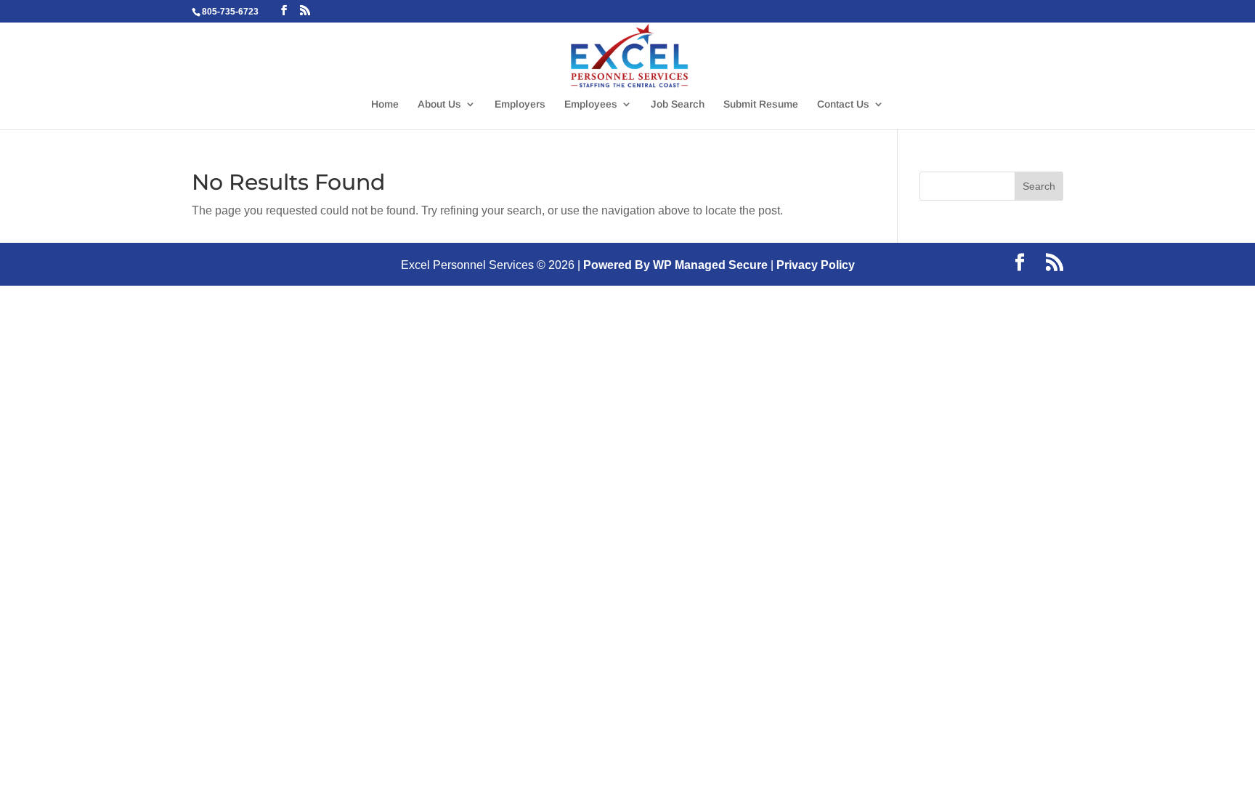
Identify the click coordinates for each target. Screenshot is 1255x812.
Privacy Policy (815, 265)
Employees (590, 104)
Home (385, 104)
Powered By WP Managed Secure (675, 265)
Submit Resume (760, 104)
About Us (439, 104)
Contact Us (843, 104)
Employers (520, 104)
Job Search (677, 104)
